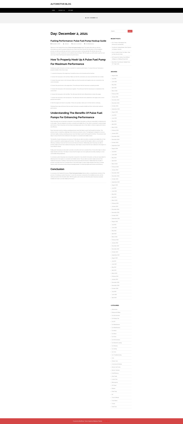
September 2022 (116, 218)
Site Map (70, 10)
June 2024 (114, 154)
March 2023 (114, 200)
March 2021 (114, 273)
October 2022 (115, 215)
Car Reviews (115, 345)
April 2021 (114, 270)
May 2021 (114, 267)
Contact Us (61, 10)
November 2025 (115, 103)
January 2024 (115, 170)
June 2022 (114, 227)
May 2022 (114, 230)
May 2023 (114, 194)
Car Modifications (116, 327)
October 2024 (115, 142)
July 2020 (114, 291)
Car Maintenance (90, 44)
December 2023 (115, 173)
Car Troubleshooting (116, 355)
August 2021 (115, 258)
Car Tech (114, 352)
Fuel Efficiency (115, 373)
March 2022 (114, 236)
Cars (113, 358)
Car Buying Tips (115, 318)
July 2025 (114, 115)
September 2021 (116, 255)
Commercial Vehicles (117, 364)
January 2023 (115, 206)
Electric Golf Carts (116, 367)
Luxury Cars (114, 379)
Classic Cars (115, 361)
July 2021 (114, 261)
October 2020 (115, 288)
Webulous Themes (97, 421)
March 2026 (114, 90)
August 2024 (115, 148)
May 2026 (114, 84)
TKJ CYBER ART (106, 421)
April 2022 (114, 233)
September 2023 (116, 182)
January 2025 (115, 133)
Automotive (114, 309)
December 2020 (115, 282)
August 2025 (115, 112)
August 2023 (115, 185)
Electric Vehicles (116, 370)
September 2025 (116, 109)
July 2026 (114, 78)
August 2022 (115, 221)
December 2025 (115, 100)
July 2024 (114, 151)
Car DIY (113, 321)
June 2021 (114, 264)
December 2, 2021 (56, 44)
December (93, 17)
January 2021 (115, 279)
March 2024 (114, 163)
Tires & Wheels (115, 397)
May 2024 (114, 157)
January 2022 (115, 243)
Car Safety (114, 349)
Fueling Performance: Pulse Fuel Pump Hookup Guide (78, 41)
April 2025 (114, 124)
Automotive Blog (61, 4)
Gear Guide (114, 376)
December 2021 (115, 246)
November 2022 (115, 212)
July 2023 (114, 188)
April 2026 (114, 87)
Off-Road (114, 385)
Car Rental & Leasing (117, 342)
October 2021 (115, 252)
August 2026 (115, 75)
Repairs (113, 388)
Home (53, 10)
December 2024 (115, 136)
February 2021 (115, 276)
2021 (88, 17)
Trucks (113, 403)
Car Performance (116, 339)
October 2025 (115, 106)
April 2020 (114, 297)
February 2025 (115, 130)
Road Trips (114, 391)
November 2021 (115, 249)
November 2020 (115, 285)
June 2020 (114, 294)
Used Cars (114, 406)
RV (112, 394)
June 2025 (114, 118)
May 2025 (114, 121)
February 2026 (115, 93)
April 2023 (114, 197)
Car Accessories (116, 315)
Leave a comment (77, 44)
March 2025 (114, 127)
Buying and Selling (116, 312)
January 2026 (115, 97)
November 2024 (115, 139)
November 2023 (115, 176)
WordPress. (81, 421)
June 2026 (114, 81)
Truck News (114, 400)
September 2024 (116, 145)
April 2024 (114, 160)
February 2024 (115, 166)
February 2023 (115, 203)
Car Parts (114, 336)
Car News (114, 333)
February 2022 (115, 239)
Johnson (66, 44)
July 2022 (114, 224)
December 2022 (115, 209)
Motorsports (115, 382)
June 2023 (114, 191)
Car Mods (114, 330)
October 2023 (115, 179)
